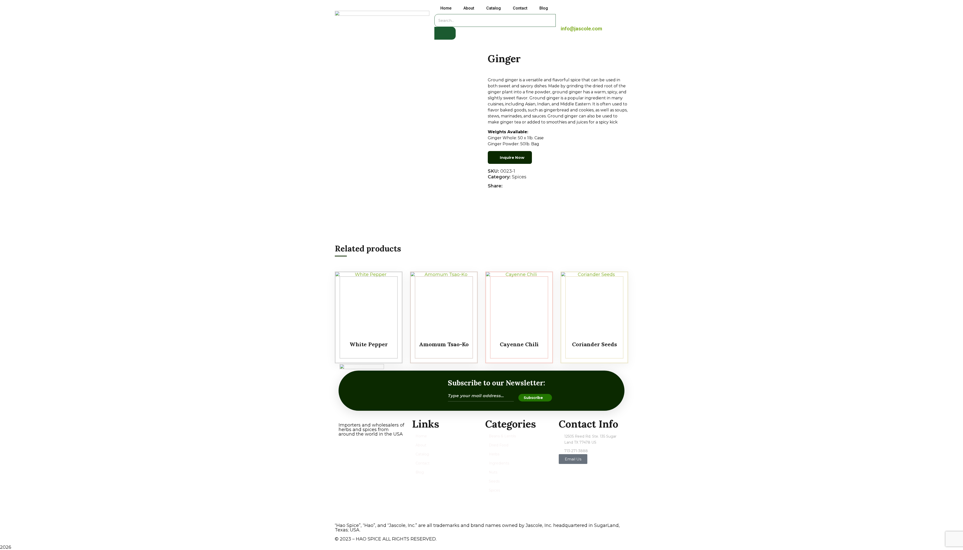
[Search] (445, 33)
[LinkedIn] (524, 186)
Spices (519, 177)
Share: (495, 186)
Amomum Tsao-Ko (444, 344)
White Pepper (369, 344)
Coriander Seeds (594, 344)
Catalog (493, 8)
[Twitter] (513, 186)
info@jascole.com (581, 29)
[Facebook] (507, 186)
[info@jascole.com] (566, 20)
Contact (520, 8)
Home (445, 8)
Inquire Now (512, 157)
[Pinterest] (518, 186)
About (468, 8)
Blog (543, 8)
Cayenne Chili (519, 344)
